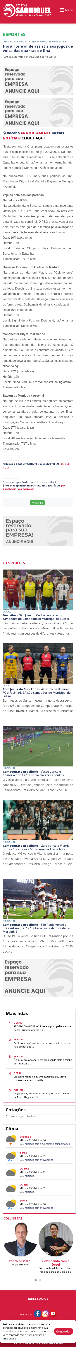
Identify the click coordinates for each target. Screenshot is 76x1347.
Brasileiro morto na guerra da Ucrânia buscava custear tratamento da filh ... (40, 1078)
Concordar (63, 1331)
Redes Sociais (38, 1298)
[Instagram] (45, 1313)
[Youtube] (53, 1313)
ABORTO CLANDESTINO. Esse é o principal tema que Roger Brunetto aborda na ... (42, 1028)
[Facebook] (37, 1313)
